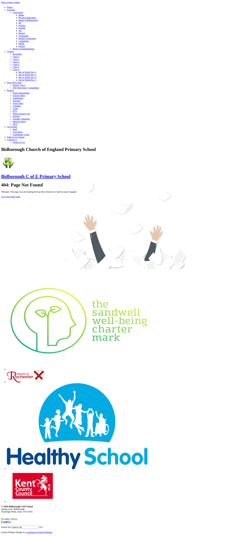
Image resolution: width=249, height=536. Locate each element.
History (21, 33)
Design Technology (27, 38)
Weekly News (19, 85)
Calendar (17, 106)
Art (19, 30)
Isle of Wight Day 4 (27, 77)
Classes (10, 51)
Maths (21, 15)
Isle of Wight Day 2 (27, 72)
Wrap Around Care (21, 114)
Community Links (21, 134)
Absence (17, 101)
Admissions (18, 98)
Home (10, 7)
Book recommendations (23, 49)
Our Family (12, 127)
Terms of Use (19, 142)
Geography (23, 36)
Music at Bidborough (28, 20)
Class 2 (16, 59)
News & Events (14, 82)
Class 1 (16, 56)
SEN (15, 124)
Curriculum (18, 12)
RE (19, 23)
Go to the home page (10, 196)
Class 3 (16, 62)
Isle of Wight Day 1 (27, 80)
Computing (23, 41)
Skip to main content (10, 2)
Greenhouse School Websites (39, 532)
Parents (10, 90)
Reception (17, 54)
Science (22, 25)
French (21, 46)
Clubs (15, 108)
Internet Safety (19, 121)
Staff (15, 129)
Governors (17, 132)
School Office (19, 95)
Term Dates (18, 103)
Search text (6, 527)
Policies (16, 116)
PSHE (21, 43)
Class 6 (16, 69)
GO (41, 527)
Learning (11, 10)
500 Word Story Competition (26, 88)
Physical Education (27, 17)
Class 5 (16, 67)
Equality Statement (21, 119)
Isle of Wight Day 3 (27, 75)
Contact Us (12, 140)
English (21, 28)
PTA (15, 111)
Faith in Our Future (15, 137)
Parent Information (21, 93)
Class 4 (16, 64)
